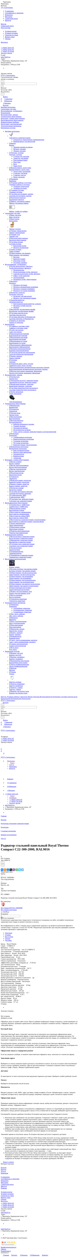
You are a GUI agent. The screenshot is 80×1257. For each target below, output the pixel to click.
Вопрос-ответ (10, 37)
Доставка (8, 940)
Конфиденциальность (8, 1247)
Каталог (4, 1167)
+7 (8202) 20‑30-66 (7, 51)
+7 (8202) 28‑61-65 (7, 48)
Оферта (3, 1249)
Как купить (9, 937)
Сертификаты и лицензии (14, 13)
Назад (12, 763)
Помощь (4, 1188)
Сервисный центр (11, 18)
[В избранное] (2, 862)
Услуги (3, 1171)
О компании (9, 11)
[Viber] (13, 870)
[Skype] (19, 870)
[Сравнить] (3, 865)
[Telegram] (22, 870)
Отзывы (8, 935)
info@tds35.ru (5, 57)
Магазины (8, 17)
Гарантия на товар (11, 35)
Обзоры (8, 39)
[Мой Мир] (8, 870)
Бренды (3, 1169)
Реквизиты (9, 15)
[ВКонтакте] (2, 870)
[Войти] (2, 747)
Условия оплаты (10, 31)
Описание (8, 933)
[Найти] (2, 94)
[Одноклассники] (5, 870)
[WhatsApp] (16, 870)
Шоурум (8, 20)
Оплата (7, 938)
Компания (4, 1173)
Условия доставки (11, 33)
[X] (11, 870)
